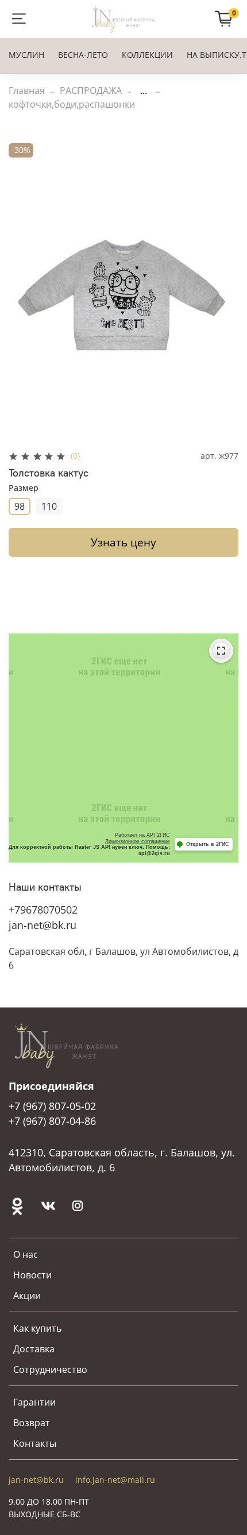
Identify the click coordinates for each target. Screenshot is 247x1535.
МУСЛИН (26, 54)
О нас (25, 1254)
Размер (23, 488)
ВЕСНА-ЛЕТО (83, 54)
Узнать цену (123, 542)
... (143, 90)
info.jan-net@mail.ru (115, 1479)
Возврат (31, 1422)
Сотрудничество (50, 1369)
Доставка (34, 1349)
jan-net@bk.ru (42, 925)
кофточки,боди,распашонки (72, 104)
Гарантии (34, 1402)
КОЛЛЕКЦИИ (147, 54)
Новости (32, 1275)
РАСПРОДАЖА (91, 90)
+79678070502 (43, 909)
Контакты (34, 1443)
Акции (27, 1295)
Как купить (37, 1328)
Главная (27, 90)
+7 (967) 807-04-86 (52, 1121)
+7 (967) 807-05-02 (52, 1106)
